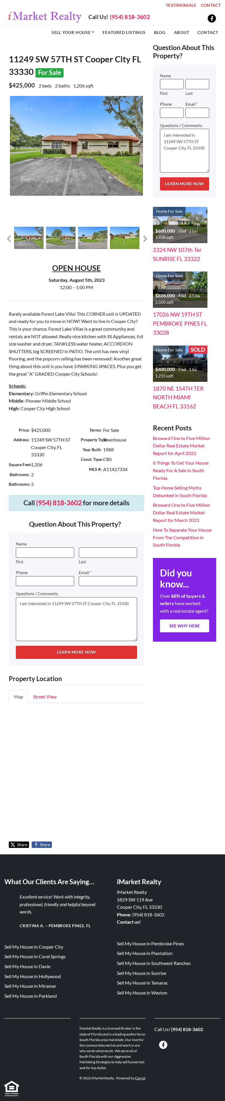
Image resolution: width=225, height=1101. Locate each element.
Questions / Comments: (37, 593)
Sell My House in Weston (142, 992)
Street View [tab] (45, 696)
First (19, 561)
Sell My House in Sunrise (141, 973)
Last (82, 561)
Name (21, 544)
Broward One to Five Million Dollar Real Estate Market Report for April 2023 (181, 445)
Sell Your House (71, 32)
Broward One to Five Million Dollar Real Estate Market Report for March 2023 (181, 512)
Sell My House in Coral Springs (35, 956)
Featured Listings (124, 32)
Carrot (140, 1078)
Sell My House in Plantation (145, 953)
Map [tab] (18, 696)
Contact (211, 5)
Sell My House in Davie (27, 966)
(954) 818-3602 (130, 16)
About (181, 32)
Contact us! (129, 922)
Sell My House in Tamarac (142, 982)
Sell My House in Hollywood (32, 976)
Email (85, 572)
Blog (160, 32)
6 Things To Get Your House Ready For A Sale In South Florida (181, 470)
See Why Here (184, 626)
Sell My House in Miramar (30, 986)
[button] (8, 238)
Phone (22, 572)
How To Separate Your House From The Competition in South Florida (182, 537)
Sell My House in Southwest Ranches (154, 963)
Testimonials (181, 5)
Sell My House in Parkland (30, 996)
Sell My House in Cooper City (33, 946)
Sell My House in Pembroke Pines (150, 943)
